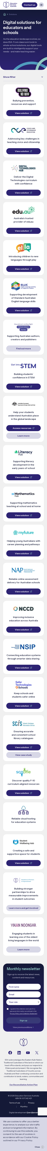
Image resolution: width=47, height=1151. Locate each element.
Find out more (23, 348)
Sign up (23, 1020)
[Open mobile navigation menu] (41, 4)
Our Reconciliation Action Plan (23, 1084)
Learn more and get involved (23, 908)
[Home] (4, 14)
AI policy (23, 1106)
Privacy (31, 1103)
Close (37, 1147)
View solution (22, 113)
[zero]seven (32, 1112)
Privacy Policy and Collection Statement (23, 1014)
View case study (23, 755)
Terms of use (14, 1103)
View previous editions (22, 1027)
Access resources (22, 428)
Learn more (23, 435)
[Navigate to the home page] (23, 1042)
